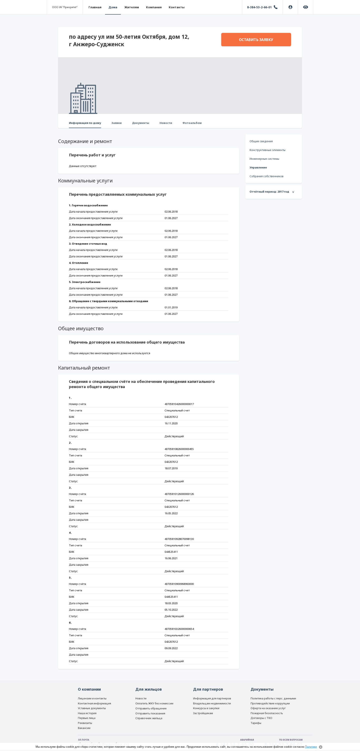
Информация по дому (85, 123)
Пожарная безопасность (267, 713)
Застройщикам (203, 713)
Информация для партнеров (212, 698)
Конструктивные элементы (267, 150)
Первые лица (86, 718)
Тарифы (256, 723)
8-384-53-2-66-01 (259, 7)
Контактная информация (94, 703)
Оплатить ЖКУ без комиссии (154, 703)
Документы (140, 123)
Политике (311, 746)
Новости (166, 123)
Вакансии (84, 728)
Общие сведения (261, 141)
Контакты (177, 7)
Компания (154, 7)
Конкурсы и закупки (206, 708)
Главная (95, 7)
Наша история (87, 713)
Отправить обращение (151, 708)
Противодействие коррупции (270, 703)
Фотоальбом (192, 123)
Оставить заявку (256, 39)
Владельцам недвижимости (212, 703)
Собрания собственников (267, 176)
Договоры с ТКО (261, 718)
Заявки (116, 123)
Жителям (131, 7)
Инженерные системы (264, 159)
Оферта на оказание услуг (268, 708)
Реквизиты (85, 723)
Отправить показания (150, 713)
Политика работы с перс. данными (273, 698)
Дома (113, 7)
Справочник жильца (148, 718)
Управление (258, 167)
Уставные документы (92, 708)
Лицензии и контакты (92, 698)
